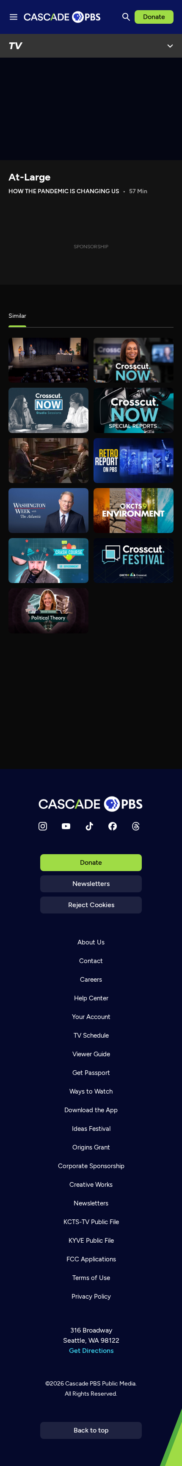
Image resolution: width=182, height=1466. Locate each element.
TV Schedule (91, 1035)
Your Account (91, 1017)
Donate (154, 17)
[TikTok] (89, 826)
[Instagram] (43, 826)
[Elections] (48, 360)
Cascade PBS (83, 1383)
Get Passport (91, 1073)
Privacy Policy (91, 1296)
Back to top (91, 1430)
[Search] (126, 17)
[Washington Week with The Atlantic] (48, 510)
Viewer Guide (91, 1054)
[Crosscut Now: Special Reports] (134, 410)
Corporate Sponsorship (91, 1166)
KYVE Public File (91, 1240)
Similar (17, 315)
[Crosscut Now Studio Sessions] (48, 410)
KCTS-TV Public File (91, 1222)
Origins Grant (91, 1147)
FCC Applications (91, 1259)
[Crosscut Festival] (134, 560)
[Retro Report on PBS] (134, 460)
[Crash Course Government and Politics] (48, 560)
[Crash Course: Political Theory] (48, 610)
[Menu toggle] (13, 17)
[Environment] (134, 510)
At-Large (29, 177)
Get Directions (91, 1351)
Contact (91, 961)
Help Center (91, 998)
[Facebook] (112, 826)
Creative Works (91, 1184)
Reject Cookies (91, 905)
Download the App (91, 1110)
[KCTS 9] (48, 460)
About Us (91, 942)
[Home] (91, 804)
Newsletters (91, 884)
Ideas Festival (91, 1129)
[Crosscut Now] (134, 360)
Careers (91, 979)
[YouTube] (66, 826)
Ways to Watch (91, 1091)
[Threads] (136, 826)
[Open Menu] (170, 45)
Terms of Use (91, 1278)
